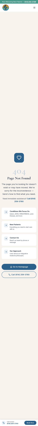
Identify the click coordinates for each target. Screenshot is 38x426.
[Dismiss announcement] (35, 2)
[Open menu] (34, 7)
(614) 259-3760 (30, 2)
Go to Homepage (20, 267)
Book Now (30, 423)
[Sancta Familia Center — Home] (5, 7)
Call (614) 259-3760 (20, 275)
